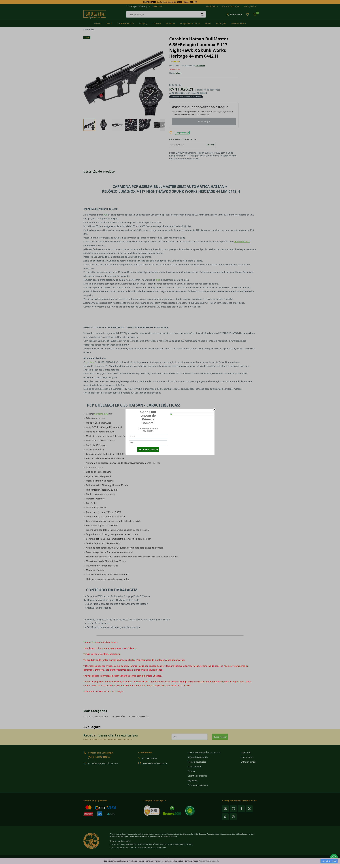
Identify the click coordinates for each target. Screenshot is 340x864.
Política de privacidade (209, 861)
